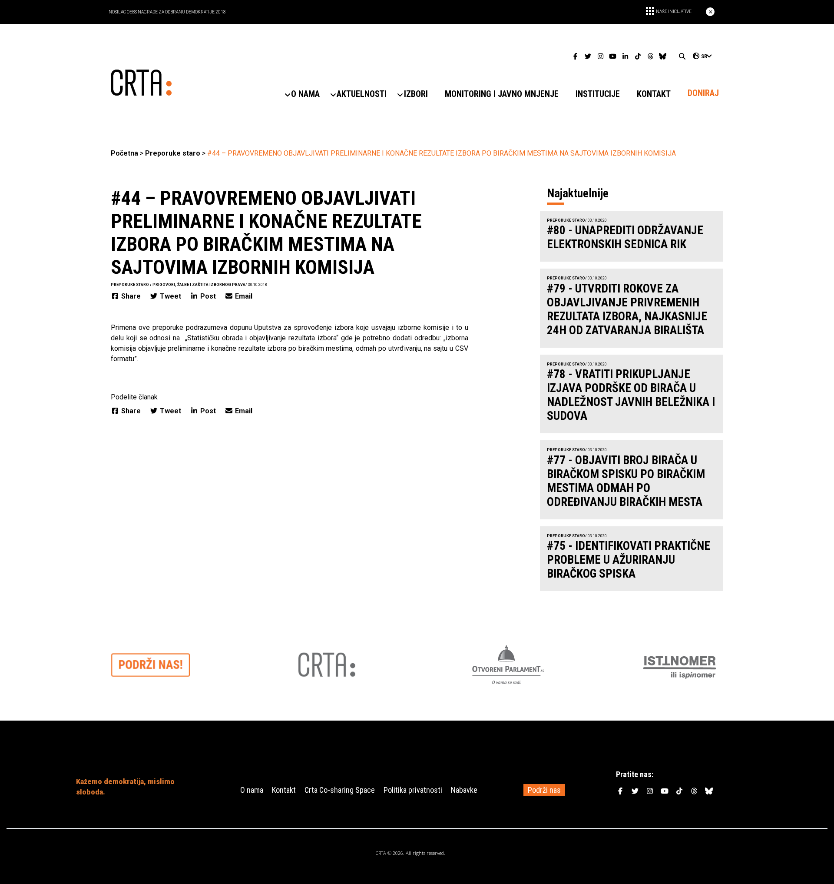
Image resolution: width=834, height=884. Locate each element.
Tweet (170, 296)
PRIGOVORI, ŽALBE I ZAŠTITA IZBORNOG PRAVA (198, 284)
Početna (124, 153)
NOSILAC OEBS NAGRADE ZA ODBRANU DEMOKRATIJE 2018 (167, 12)
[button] (305, 94)
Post (208, 296)
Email (242, 296)
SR (704, 56)
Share (130, 296)
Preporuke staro (172, 153)
